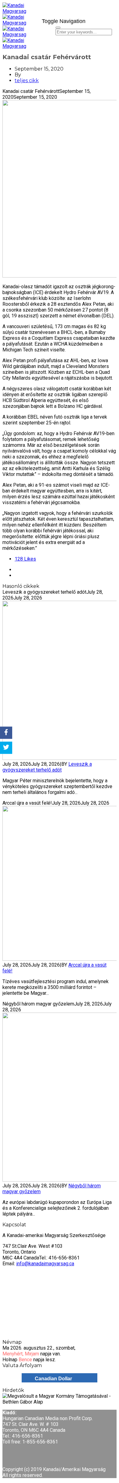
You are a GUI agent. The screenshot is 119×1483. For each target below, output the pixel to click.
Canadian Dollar (53, 1378)
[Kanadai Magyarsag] (19, 14)
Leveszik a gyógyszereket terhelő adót (47, 767)
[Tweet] (6, 748)
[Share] (6, 732)
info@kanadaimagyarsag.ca (45, 1263)
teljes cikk (27, 80)
